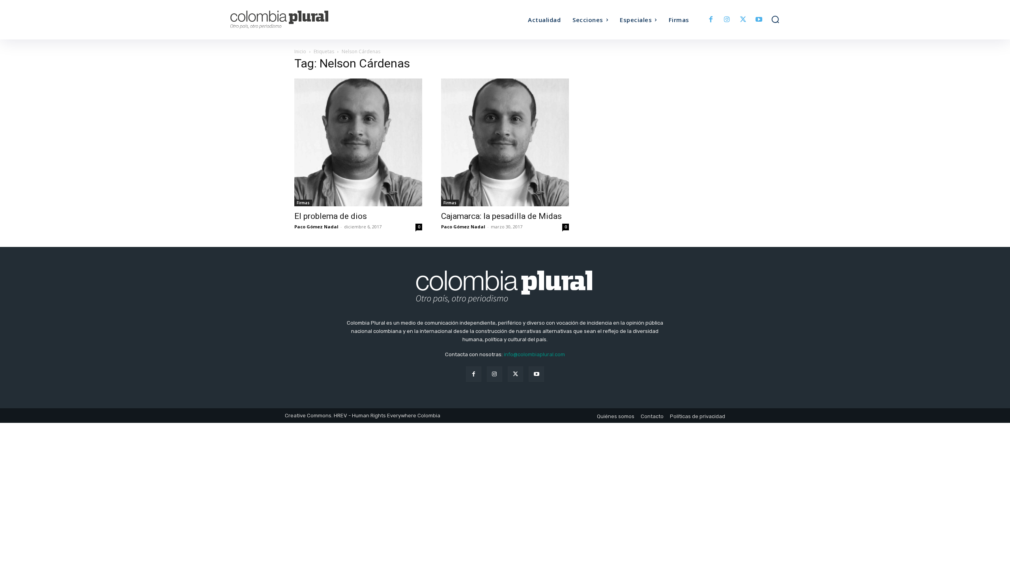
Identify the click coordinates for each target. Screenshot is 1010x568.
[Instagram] (727, 20)
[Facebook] (711, 20)
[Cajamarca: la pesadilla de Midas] (505, 142)
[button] (775, 19)
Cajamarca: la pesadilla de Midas (501, 216)
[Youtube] (759, 20)
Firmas (303, 203)
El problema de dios (330, 216)
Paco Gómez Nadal (316, 227)
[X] (743, 20)
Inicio (300, 51)
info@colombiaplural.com (534, 354)
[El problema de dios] (358, 142)
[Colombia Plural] (299, 20)
